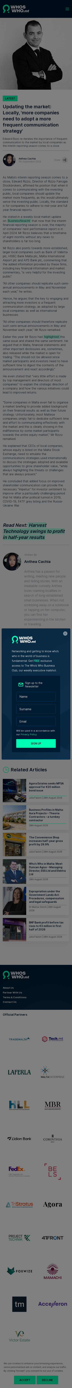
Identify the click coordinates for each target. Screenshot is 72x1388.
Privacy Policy (29, 734)
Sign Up (36, 743)
